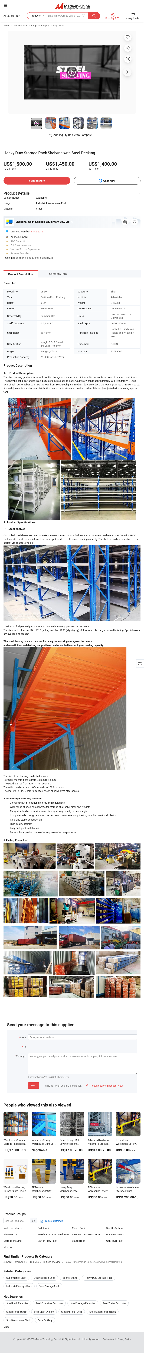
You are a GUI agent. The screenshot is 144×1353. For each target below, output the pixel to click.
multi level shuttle (13, 1228)
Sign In (9, 257)
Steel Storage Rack (49, 1286)
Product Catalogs (53, 1221)
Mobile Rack (78, 1228)
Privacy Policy (124, 1339)
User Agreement (91, 1339)
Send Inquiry (37, 180)
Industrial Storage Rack (19, 1286)
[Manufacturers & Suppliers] (72, 6)
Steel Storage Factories (82, 1303)
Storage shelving (13, 1240)
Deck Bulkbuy (45, 1320)
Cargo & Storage (39, 25)
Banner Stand (70, 1277)
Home (6, 25)
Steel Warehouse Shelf (18, 1320)
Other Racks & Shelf (44, 1277)
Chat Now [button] (109, 180)
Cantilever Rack (114, 1240)
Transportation (20, 25)
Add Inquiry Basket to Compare (72, 135)
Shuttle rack (78, 1240)
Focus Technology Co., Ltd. (49, 1339)
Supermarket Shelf (16, 1277)
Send (33, 1085)
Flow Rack (9, 1234)
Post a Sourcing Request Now (104, 1085)
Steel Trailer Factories (114, 1303)
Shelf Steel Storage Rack (102, 1311)
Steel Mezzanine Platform (86, 1234)
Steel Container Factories (49, 1303)
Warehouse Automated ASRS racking (55, 1234)
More (7, 1326)
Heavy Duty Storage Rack (98, 1277)
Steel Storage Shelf (16, 1311)
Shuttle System (114, 1228)
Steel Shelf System (44, 1311)
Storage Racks (57, 25)
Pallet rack (43, 1228)
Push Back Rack (115, 1234)
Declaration (108, 1339)
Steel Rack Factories (17, 1303)
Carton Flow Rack (47, 1240)
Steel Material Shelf (71, 1311)
